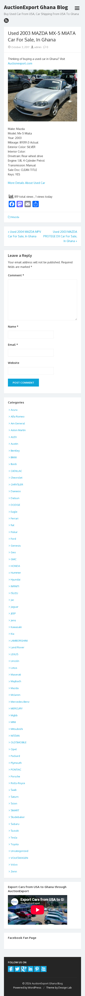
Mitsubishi (17, 728)
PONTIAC (16, 769)
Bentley (15, 450)
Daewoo (16, 491)
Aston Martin (18, 430)
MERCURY (17, 708)
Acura (14, 409)
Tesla (14, 837)
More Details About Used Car (26, 182)
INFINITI (15, 586)
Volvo (14, 864)
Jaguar (14, 606)
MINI (13, 722)
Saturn (15, 796)
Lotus (14, 667)
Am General (18, 423)
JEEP (13, 613)
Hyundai (15, 579)
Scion (14, 803)
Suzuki (15, 830)
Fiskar (14, 532)
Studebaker (18, 817)
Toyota (15, 844)
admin (38, 47)
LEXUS (14, 654)
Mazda (15, 217)
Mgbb (14, 715)
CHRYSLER (17, 484)
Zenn (14, 871)
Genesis (16, 545)
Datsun (15, 498)
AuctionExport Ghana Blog (36, 7)
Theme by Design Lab (59, 987)
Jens (13, 620)
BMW (14, 457)
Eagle (14, 511)
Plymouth (16, 762)
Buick (14, 464)
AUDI (14, 437)
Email (13, 344)
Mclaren (15, 694)
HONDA (15, 565)
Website (13, 362)
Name (13, 326)
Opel (14, 749)
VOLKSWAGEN (19, 857)
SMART (15, 810)
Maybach (16, 681)
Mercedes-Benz (20, 701)
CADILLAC (16, 470)
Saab (14, 789)
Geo (13, 552)
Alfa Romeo (18, 416)
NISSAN (15, 735)
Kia (12, 633)
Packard (15, 755)
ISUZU (14, 593)
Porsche (15, 776)
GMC (13, 559)
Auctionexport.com (20, 63)
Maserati (16, 674)
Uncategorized (19, 851)
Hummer (16, 572)
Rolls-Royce (18, 783)
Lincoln (15, 660)
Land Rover (17, 647)
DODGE (15, 504)
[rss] (6, 20)
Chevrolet (16, 477)
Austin (14, 443)
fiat (12, 525)
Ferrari (14, 518)
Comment (16, 275)
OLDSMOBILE (18, 742)
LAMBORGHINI (19, 640)
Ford (13, 538)
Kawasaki (16, 627)
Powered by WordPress (27, 987)
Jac (12, 599)
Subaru (15, 823)
